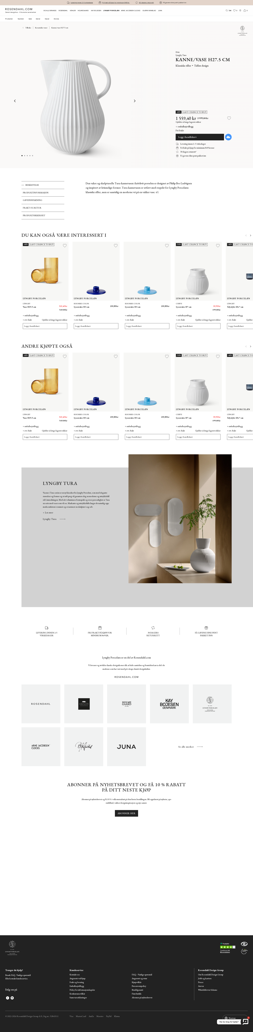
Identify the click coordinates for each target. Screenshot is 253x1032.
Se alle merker (186, 746)
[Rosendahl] (40, 703)
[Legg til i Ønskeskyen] (228, 137)
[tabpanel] (139, 200)
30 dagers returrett (146, 3)
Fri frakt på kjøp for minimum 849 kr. (116, 3)
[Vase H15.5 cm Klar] (60, 305)
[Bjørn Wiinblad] (83, 746)
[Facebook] (7, 998)
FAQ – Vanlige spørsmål (142, 974)
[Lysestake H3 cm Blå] (115, 305)
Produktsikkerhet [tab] (34, 215)
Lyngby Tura (50, 518)
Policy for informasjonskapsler (82, 990)
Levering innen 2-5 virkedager (82, 3)
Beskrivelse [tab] (32, 185)
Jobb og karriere (204, 978)
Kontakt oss (75, 974)
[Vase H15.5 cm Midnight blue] (54, 305)
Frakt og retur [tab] (32, 207)
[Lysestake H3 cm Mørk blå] (166, 305)
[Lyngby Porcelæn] (212, 703)
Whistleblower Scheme (207, 990)
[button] (30, 156)
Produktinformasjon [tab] (35, 192)
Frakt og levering (77, 982)
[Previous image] (15, 101)
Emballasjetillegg (77, 986)
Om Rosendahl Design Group (210, 974)
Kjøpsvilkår (136, 982)
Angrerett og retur (139, 978)
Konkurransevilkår (77, 994)
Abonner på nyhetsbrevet (142, 997)
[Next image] (135, 101)
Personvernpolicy (139, 986)
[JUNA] (126, 746)
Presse (200, 982)
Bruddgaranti (137, 990)
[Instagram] (12, 998)
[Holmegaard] (126, 703)
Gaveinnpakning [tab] (32, 200)
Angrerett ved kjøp (77, 978)
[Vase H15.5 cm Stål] (48, 305)
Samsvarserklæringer (78, 997)
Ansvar (201, 986)
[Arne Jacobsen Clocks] (40, 746)
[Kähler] (83, 703)
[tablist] (42, 200)
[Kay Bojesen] (169, 703)
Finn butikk (136, 994)
